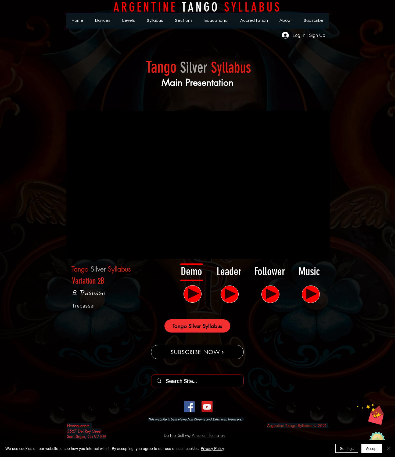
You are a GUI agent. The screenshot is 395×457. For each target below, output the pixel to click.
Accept (372, 448)
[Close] (388, 448)
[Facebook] (189, 406)
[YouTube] (207, 406)
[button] (370, 414)
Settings (347, 448)
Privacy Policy (212, 448)
